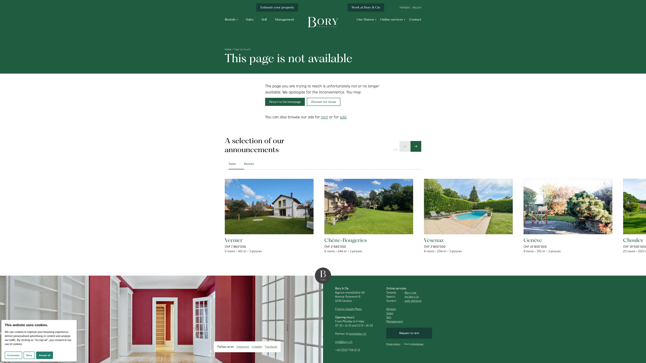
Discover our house (323, 101)
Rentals (391, 309)
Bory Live (410, 292)
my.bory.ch (412, 296)
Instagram (242, 346)
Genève (533, 240)
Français (405, 8)
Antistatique (417, 344)
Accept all (44, 355)
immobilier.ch (357, 333)
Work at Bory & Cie (366, 7)
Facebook (271, 346)
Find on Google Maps (348, 309)
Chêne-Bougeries (345, 240)
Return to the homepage (285, 101)
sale (343, 117)
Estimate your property (277, 7)
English (416, 8)
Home (228, 49)
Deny (29, 355)
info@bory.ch (343, 342)
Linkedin (257, 346)
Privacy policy (393, 344)
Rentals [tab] (249, 163)
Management (394, 321)
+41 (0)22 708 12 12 (347, 350)
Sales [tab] (232, 163)
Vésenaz (433, 240)
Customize (13, 355)
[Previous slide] (405, 146)
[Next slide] (415, 146)
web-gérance (413, 300)
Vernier (234, 240)
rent (324, 117)
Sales (389, 313)
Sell (388, 317)
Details (240, 223)
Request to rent (409, 333)
